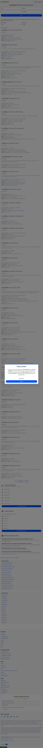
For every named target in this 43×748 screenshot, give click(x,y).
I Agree (22, 378)
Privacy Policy (26, 369)
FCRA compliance (25, 372)
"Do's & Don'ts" (13, 373)
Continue (21, 381)
